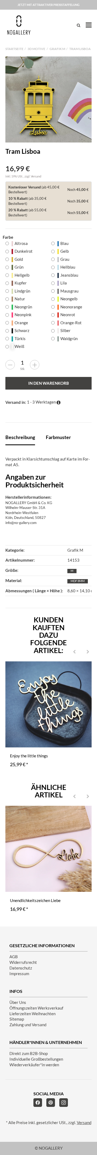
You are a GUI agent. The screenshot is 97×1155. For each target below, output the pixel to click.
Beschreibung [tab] (20, 437)
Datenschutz (20, 968)
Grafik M (75, 550)
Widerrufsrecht (23, 962)
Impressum (19, 973)
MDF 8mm (78, 581)
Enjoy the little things (29, 756)
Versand (36, 176)
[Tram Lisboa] (48, 99)
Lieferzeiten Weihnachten (32, 1013)
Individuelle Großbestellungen (36, 1059)
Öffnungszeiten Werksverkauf (36, 1008)
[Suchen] (78, 25)
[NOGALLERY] (18, 25)
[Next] (87, 652)
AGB (13, 956)
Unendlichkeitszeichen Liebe (35, 900)
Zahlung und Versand (27, 1024)
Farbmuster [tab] (58, 437)
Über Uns (17, 1002)
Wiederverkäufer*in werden (34, 1065)
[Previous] (74, 652)
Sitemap (16, 1019)
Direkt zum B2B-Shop (28, 1053)
